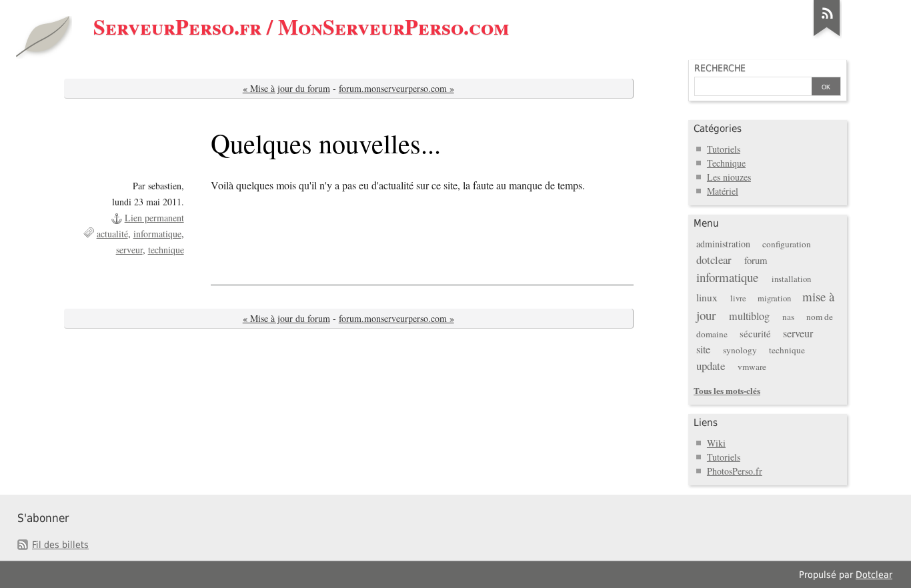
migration (774, 298)
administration (723, 243)
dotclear (714, 259)
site (703, 349)
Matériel (722, 191)
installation (791, 279)
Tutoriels (723, 149)
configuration (786, 244)
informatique (157, 233)
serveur (129, 249)
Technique (726, 163)
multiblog (749, 316)
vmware (752, 367)
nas (788, 317)
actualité (112, 233)
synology (740, 350)
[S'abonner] (827, 36)
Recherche (720, 68)
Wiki (716, 443)
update (710, 365)
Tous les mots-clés (727, 390)
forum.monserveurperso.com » (396, 88)
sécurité (755, 333)
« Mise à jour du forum (286, 88)
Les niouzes (729, 177)
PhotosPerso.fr (734, 471)
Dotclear (874, 574)
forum (755, 260)
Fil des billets (60, 544)
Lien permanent (154, 217)
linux (707, 297)
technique (166, 249)
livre (738, 298)
